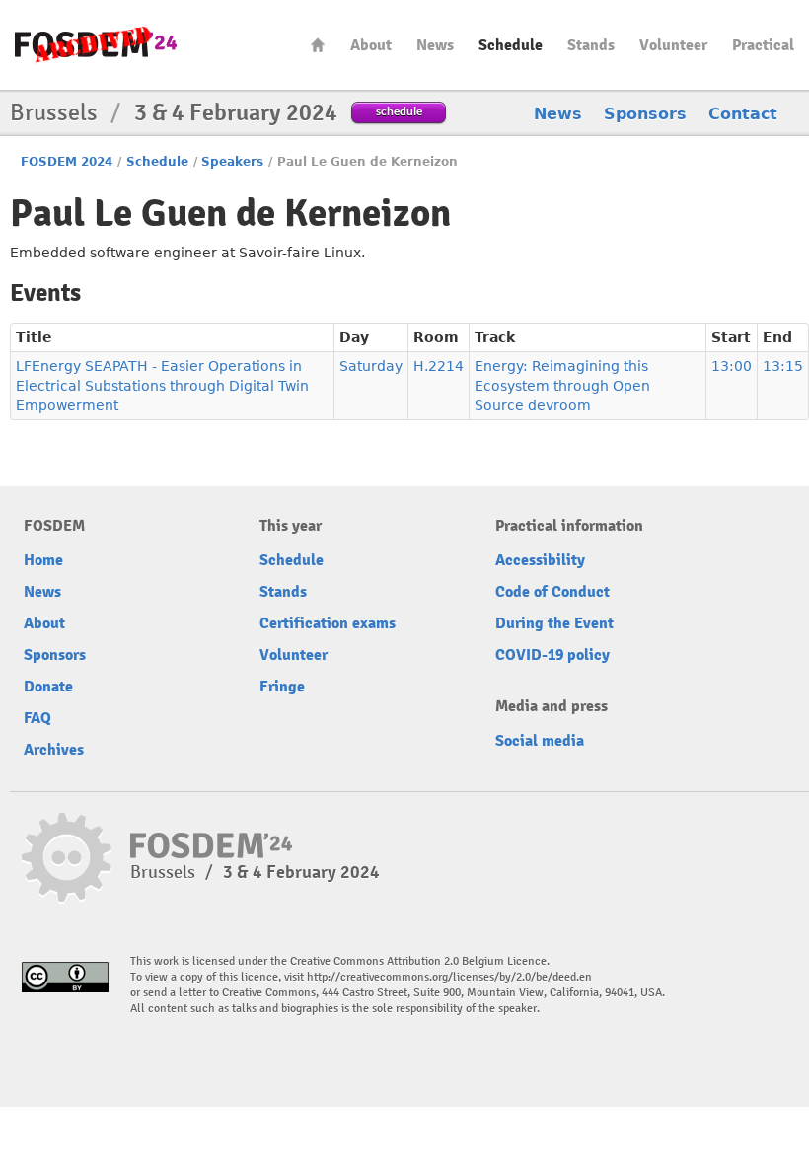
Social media (539, 741)
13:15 (783, 366)
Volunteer (673, 45)
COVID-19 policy (552, 655)
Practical (763, 45)
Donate (48, 686)
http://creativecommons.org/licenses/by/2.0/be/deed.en (449, 977)
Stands (591, 45)
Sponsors (645, 114)
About (371, 45)
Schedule (510, 45)
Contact (742, 114)
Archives (54, 750)
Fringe (282, 686)
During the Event (554, 623)
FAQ (37, 718)
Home (318, 44)
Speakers (232, 162)
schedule (399, 111)
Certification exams (327, 623)
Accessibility (540, 560)
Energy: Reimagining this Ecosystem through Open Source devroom (562, 385)
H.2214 (438, 366)
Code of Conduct (552, 592)
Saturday (371, 366)
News (435, 45)
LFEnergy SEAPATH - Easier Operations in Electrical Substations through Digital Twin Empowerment (162, 385)
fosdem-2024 (96, 45)
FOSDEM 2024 (66, 162)
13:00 (731, 366)
